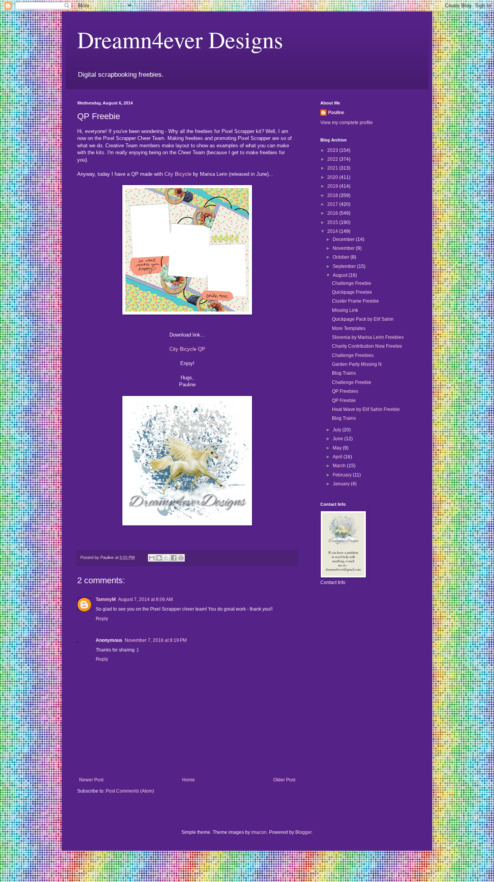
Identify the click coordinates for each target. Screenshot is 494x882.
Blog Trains (344, 373)
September (345, 266)
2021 (333, 168)
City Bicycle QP (187, 349)
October (341, 257)
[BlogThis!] (159, 558)
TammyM (106, 599)
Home (188, 780)
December (344, 239)
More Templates (348, 328)
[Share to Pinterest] (181, 558)
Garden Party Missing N (357, 364)
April (338, 457)
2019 (333, 186)
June (338, 438)
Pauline (336, 112)
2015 (333, 222)
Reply (102, 618)
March (340, 465)
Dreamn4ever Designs (180, 39)
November (344, 248)
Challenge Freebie (351, 283)
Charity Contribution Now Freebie (367, 346)
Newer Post (91, 780)
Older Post (284, 780)
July (337, 430)
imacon (259, 832)
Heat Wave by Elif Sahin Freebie (366, 409)
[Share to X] (166, 558)
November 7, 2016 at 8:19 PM (156, 640)
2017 (333, 204)
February (343, 475)
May (338, 448)
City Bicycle (177, 174)
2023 (333, 150)
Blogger (303, 832)
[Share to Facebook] (174, 558)
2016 (333, 213)
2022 (333, 159)
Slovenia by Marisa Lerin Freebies (368, 337)
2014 (333, 231)
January (342, 483)
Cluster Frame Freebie (355, 301)
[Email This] (152, 558)
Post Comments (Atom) (130, 791)
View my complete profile (346, 122)
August (341, 275)
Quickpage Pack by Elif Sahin (363, 319)
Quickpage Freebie (352, 292)
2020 (333, 177)
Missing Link (345, 310)
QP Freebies (345, 391)
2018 (333, 195)
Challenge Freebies (353, 355)
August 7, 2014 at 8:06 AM (145, 599)
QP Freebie (344, 400)
